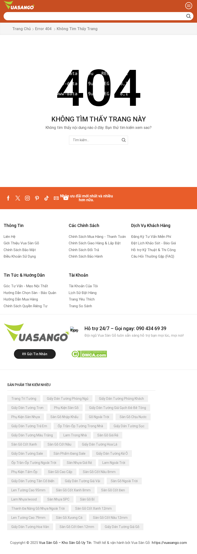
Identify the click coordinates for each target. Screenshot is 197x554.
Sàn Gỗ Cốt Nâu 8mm (99, 472)
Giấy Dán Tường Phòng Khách (121, 398)
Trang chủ (21, 29)
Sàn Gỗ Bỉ (87, 499)
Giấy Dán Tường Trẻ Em (29, 426)
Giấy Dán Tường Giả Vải (82, 481)
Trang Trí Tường (23, 398)
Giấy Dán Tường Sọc (129, 426)
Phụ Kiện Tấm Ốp (24, 472)
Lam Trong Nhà (75, 435)
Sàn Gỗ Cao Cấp (60, 472)
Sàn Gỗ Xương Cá (69, 518)
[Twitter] (17, 198)
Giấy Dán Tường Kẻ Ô (112, 453)
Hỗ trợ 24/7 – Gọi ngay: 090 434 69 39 (125, 328)
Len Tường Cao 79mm (28, 518)
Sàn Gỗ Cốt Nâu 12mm (110, 518)
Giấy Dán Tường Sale (27, 453)
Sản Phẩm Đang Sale (70, 453)
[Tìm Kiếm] (123, 140)
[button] (188, 5)
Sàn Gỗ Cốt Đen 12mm (77, 527)
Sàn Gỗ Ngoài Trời (124, 481)
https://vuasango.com (169, 543)
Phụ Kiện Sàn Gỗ (66, 408)
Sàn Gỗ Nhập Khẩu (64, 417)
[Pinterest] (37, 198)
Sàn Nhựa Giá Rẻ (79, 463)
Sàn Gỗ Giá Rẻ (107, 435)
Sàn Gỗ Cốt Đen (113, 490)
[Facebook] (8, 198)
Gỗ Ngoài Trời (99, 417)
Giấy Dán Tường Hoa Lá (99, 444)
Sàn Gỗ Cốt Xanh (24, 444)
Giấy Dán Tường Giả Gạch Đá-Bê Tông (117, 408)
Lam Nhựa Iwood (24, 499)
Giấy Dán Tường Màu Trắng (32, 435)
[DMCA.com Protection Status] (89, 353)
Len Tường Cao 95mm (28, 490)
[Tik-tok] (46, 198)
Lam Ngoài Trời (113, 463)
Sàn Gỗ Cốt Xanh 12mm (93, 508)
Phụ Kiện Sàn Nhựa (25, 417)
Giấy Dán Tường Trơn (27, 408)
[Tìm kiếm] (188, 16)
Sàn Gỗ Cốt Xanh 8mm (73, 490)
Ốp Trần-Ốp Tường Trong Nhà (80, 426)
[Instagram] (27, 198)
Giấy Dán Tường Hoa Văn (30, 527)
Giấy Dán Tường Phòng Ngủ (67, 398)
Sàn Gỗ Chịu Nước (133, 417)
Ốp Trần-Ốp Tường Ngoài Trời (33, 463)
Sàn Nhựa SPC (58, 499)
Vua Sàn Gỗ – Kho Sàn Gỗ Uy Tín (65, 543)
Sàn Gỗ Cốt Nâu (59, 444)
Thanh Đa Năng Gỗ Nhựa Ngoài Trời (38, 508)
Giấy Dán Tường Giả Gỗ (122, 527)
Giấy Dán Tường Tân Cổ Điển (32, 481)
